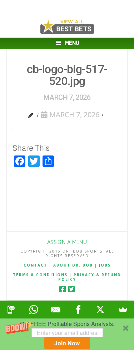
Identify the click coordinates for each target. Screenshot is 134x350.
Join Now (67, 343)
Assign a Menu (67, 242)
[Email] (56, 309)
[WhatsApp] (34, 309)
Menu (72, 43)
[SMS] (11, 309)
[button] (67, 334)
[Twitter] (71, 289)
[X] (100, 309)
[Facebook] (62, 289)
